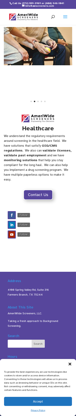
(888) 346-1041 (54, 3)
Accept (38, 401)
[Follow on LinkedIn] (12, 225)
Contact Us (38, 194)
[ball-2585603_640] (38, 64)
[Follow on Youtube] (12, 234)
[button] (70, 364)
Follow (24, 215)
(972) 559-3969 (31, 3)
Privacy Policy (38, 410)
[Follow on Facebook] (12, 215)
